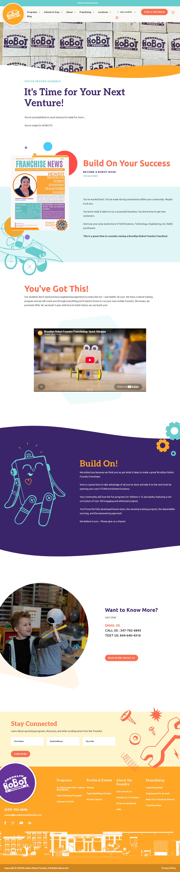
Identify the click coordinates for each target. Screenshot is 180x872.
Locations (103, 12)
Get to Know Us (124, 791)
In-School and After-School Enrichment (71, 788)
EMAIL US (112, 625)
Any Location (126, 12)
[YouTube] (21, 823)
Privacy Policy (169, 868)
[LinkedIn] (29, 823)
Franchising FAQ (154, 787)
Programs (32, 12)
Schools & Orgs (51, 12)
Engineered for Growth (158, 793)
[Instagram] (12, 823)
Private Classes (94, 799)
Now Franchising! (87, 3)
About (69, 12)
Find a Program (154, 12)
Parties (90, 787)
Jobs (118, 809)
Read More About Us (121, 658)
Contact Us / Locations (127, 797)
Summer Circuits (65, 801)
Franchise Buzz (153, 805)
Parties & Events (99, 780)
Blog (29, 16)
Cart (172, 12)
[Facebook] (5, 823)
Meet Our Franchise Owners (160, 799)
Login (116, 17)
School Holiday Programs (69, 796)
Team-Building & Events (99, 793)
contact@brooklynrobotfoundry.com (23, 815)
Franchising (85, 12)
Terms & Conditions (126, 803)
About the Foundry (124, 782)
